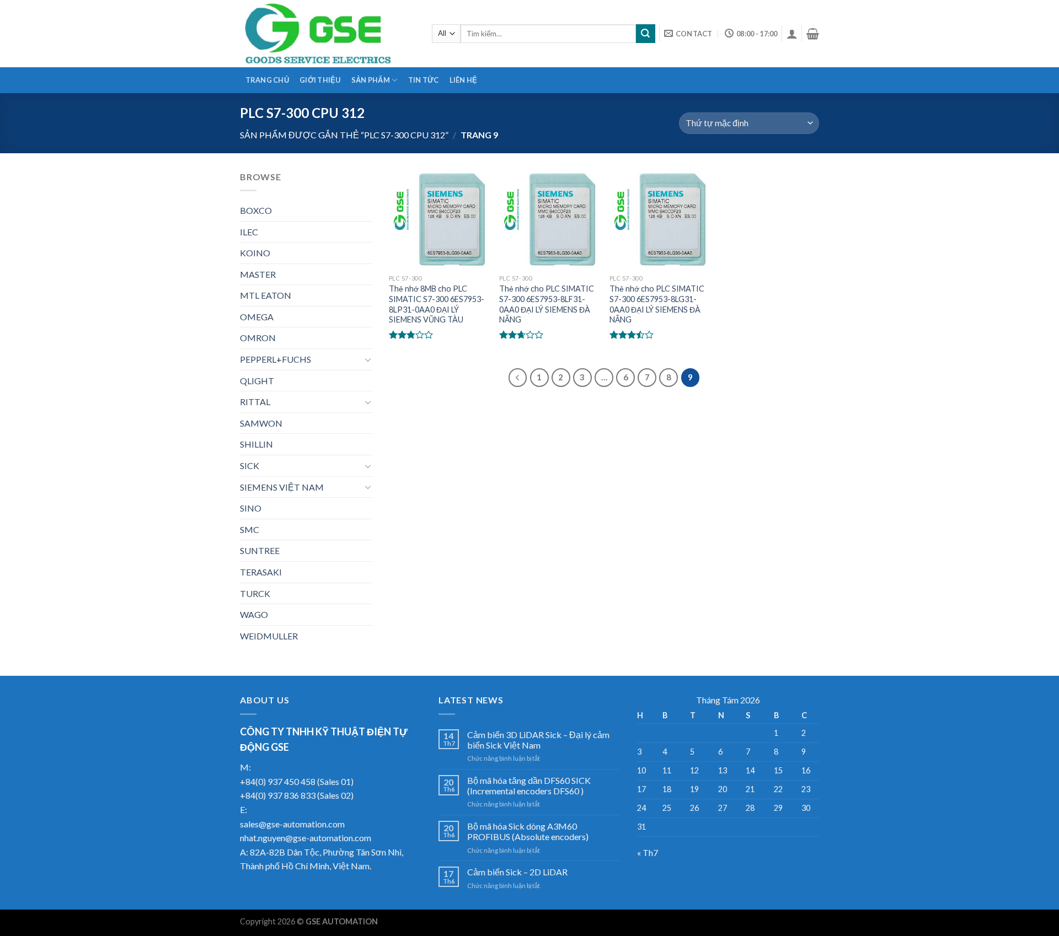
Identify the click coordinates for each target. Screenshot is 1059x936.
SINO (250, 508)
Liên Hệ (464, 80)
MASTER (258, 274)
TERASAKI (261, 572)
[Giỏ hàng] (812, 33)
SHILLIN (256, 444)
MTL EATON (265, 295)
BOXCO (256, 210)
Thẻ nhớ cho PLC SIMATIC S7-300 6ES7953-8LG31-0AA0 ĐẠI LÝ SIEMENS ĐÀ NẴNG (656, 304)
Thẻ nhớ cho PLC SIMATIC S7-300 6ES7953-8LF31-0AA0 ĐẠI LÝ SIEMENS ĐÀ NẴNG (546, 304)
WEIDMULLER (269, 636)
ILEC (249, 232)
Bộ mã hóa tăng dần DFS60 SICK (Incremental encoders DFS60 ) (529, 785)
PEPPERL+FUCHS (275, 359)
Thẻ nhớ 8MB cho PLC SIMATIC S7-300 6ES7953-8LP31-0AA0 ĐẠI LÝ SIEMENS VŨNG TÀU (436, 304)
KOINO (255, 253)
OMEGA (257, 316)
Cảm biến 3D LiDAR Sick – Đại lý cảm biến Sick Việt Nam (538, 739)
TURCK (255, 593)
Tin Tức (423, 80)
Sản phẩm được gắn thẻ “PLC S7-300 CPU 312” (344, 135)
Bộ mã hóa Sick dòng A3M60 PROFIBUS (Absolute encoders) (528, 831)
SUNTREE (260, 550)
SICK (249, 465)
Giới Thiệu (320, 80)
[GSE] (327, 33)
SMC (249, 529)
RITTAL (255, 401)
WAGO (254, 614)
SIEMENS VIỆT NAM (282, 487)
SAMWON (261, 423)
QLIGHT (257, 380)
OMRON (258, 337)
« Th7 (647, 852)
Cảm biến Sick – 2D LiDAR (517, 872)
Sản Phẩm (370, 80)
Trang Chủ (267, 80)
